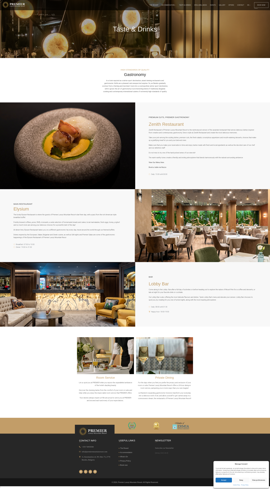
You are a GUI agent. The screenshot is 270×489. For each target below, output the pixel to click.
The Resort (153, 5)
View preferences (258, 480)
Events (213, 5)
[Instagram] (90, 471)
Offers (231, 5)
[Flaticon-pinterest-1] (95, 471)
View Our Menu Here (156, 162)
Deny (241, 480)
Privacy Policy (244, 485)
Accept (223, 480)
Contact (240, 5)
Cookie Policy (236, 485)
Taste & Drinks (185, 5)
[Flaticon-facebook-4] (81, 471)
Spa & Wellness (200, 5)
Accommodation (168, 5)
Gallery (222, 5)
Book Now (261, 5)
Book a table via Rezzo (157, 167)
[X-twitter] (85, 471)
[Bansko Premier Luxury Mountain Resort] (14, 5)
